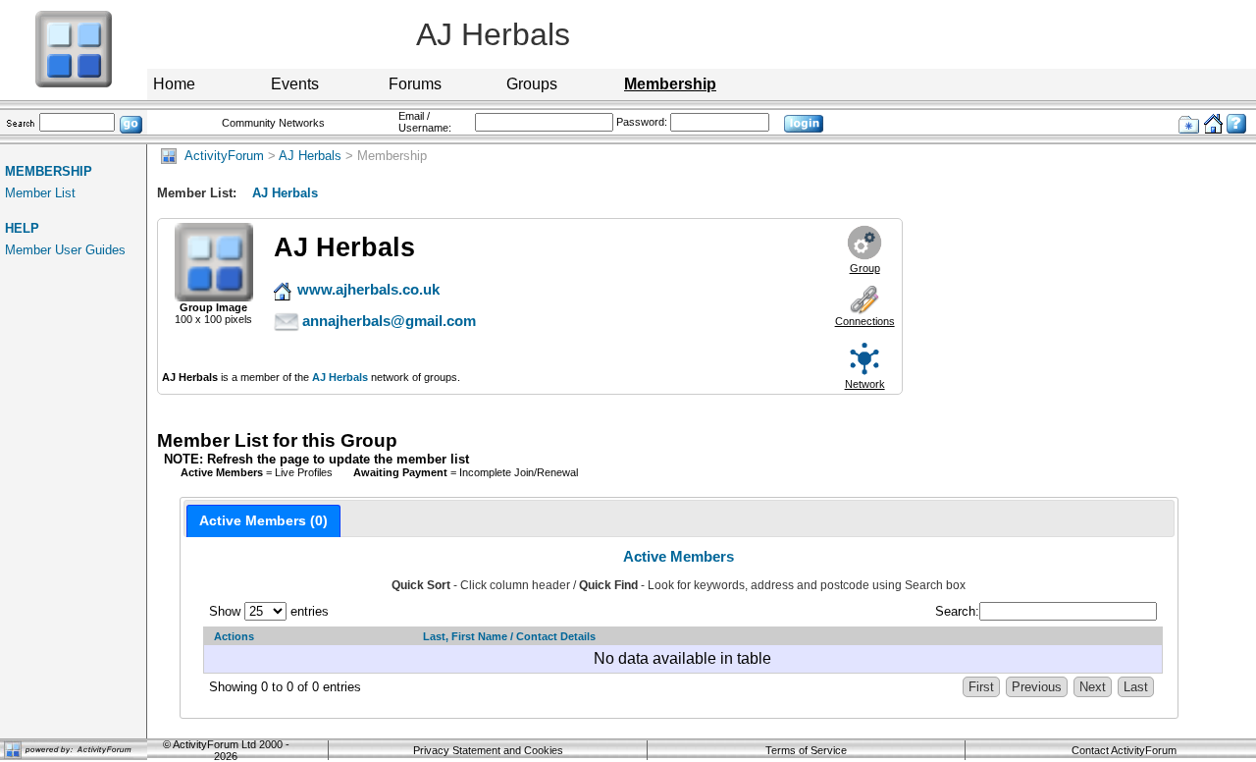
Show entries (269, 611)
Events (295, 84)
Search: (957, 611)
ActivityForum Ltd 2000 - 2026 (231, 750)
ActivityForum (220, 155)
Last (1136, 687)
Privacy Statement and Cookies (488, 750)
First (981, 687)
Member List (40, 193)
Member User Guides (65, 250)
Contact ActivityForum (1124, 750)
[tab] (263, 521)
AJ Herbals (310, 155)
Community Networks (273, 123)
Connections (865, 321)
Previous (1037, 687)
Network (865, 384)
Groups (531, 84)
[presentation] (263, 521)
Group (865, 268)
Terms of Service (806, 750)
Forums (415, 84)
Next (1092, 687)
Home (174, 84)
